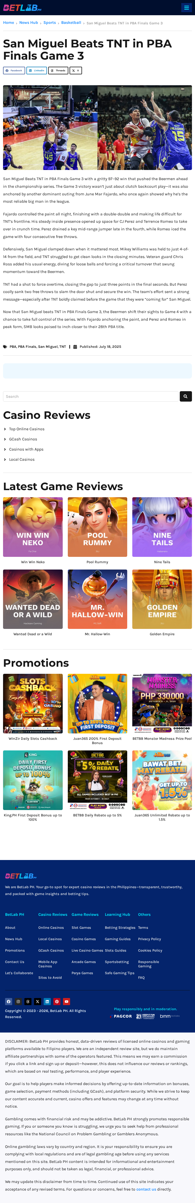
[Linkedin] (47, 1001)
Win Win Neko (33, 562)
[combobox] (90, 396)
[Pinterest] (56, 1001)
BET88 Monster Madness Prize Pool (162, 738)
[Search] (186, 396)
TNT (62, 347)
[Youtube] (66, 1001)
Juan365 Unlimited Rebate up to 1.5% (162, 817)
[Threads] (27, 1001)
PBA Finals (27, 347)
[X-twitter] (37, 1001)
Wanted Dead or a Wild (32, 634)
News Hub (28, 22)
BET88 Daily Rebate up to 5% (97, 815)
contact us (146, 1189)
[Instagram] (18, 1001)
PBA (13, 347)
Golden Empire (162, 634)
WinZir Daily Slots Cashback (33, 738)
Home (8, 22)
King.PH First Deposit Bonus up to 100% (33, 817)
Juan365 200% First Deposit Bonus (97, 740)
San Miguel (48, 347)
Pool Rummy (97, 562)
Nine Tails (162, 562)
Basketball (71, 22)
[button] (186, 7)
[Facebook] (8, 1001)
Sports (49, 22)
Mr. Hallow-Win (97, 634)
